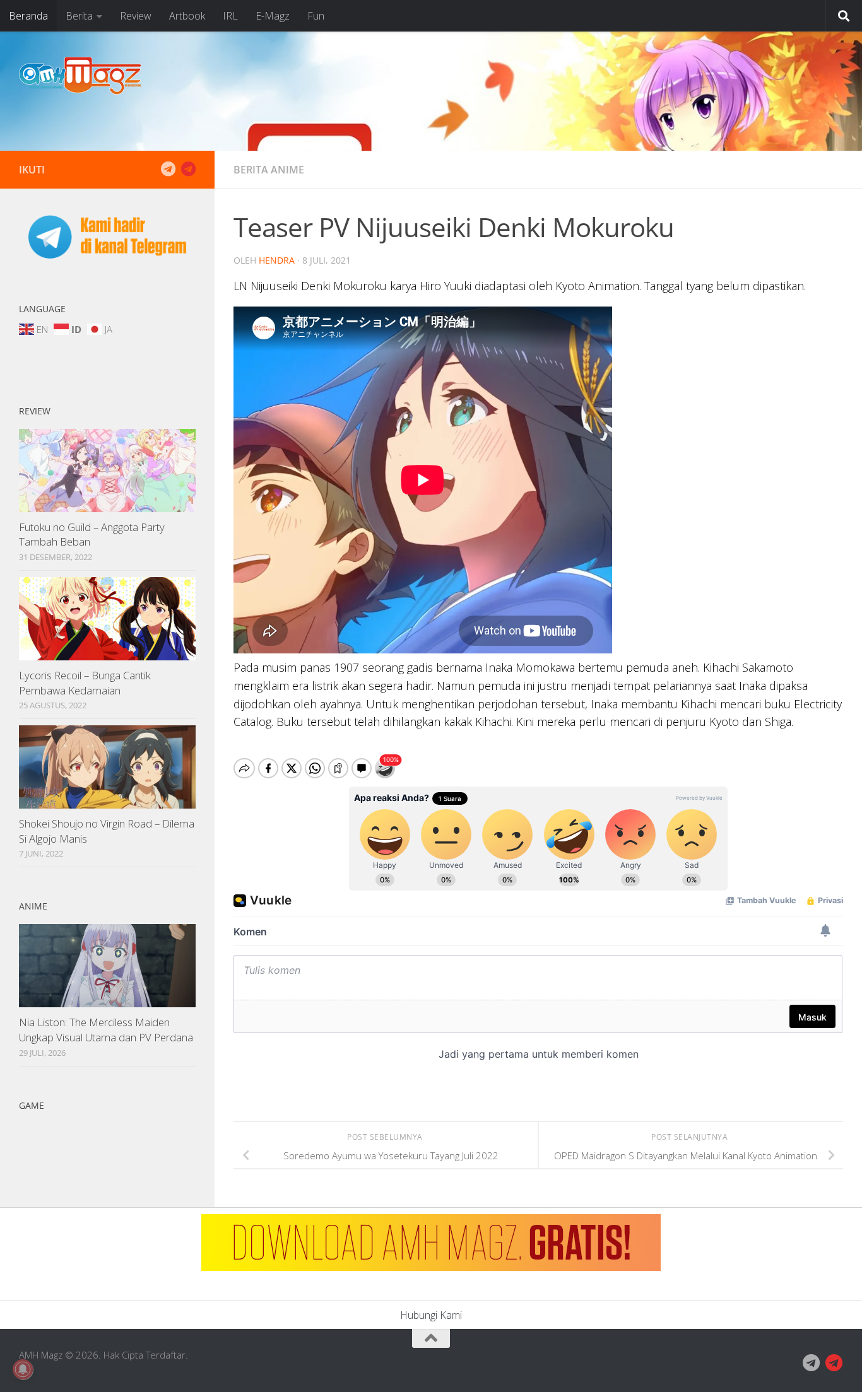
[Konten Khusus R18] (188, 169)
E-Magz (273, 16)
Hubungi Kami (431, 1315)
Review (135, 16)
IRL (230, 16)
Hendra (277, 260)
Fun (315, 16)
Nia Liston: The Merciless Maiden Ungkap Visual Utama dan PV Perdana (106, 1029)
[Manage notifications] (23, 1369)
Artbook (187, 16)
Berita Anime (268, 170)
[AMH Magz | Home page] (80, 76)
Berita (79, 16)
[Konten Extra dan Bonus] (167, 169)
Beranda (28, 16)
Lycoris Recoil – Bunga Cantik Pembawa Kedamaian (85, 683)
